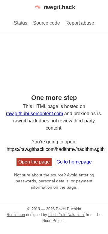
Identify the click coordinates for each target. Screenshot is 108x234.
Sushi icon (16, 214)
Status (20, 23)
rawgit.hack (59, 7)
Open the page (34, 161)
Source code (46, 23)
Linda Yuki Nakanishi (66, 214)
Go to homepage (74, 161)
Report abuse (79, 23)
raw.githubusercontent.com (34, 113)
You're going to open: (54, 141)
